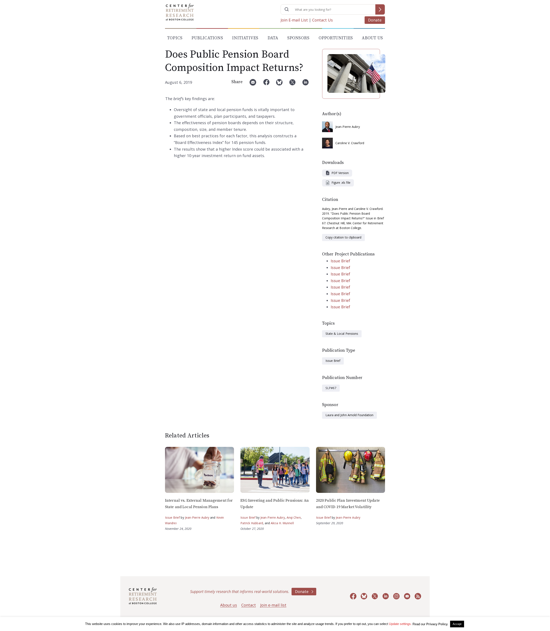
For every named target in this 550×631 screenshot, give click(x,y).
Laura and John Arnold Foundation (349, 415)
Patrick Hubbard (251, 523)
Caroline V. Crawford (349, 143)
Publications (207, 38)
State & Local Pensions (341, 334)
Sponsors (298, 38)
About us (228, 605)
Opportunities (336, 38)
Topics (174, 38)
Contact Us (322, 20)
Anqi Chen (294, 517)
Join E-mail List (294, 20)
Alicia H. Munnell (282, 523)
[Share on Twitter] (292, 84)
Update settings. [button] (400, 624)
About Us (372, 38)
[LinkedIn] (305, 84)
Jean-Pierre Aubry (347, 127)
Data (272, 38)
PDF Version (340, 173)
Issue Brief (340, 260)
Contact (248, 605)
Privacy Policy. (437, 624)
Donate (375, 20)
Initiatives (245, 38)
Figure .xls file (341, 182)
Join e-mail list (273, 605)
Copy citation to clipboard (343, 237)
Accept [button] (457, 624)
